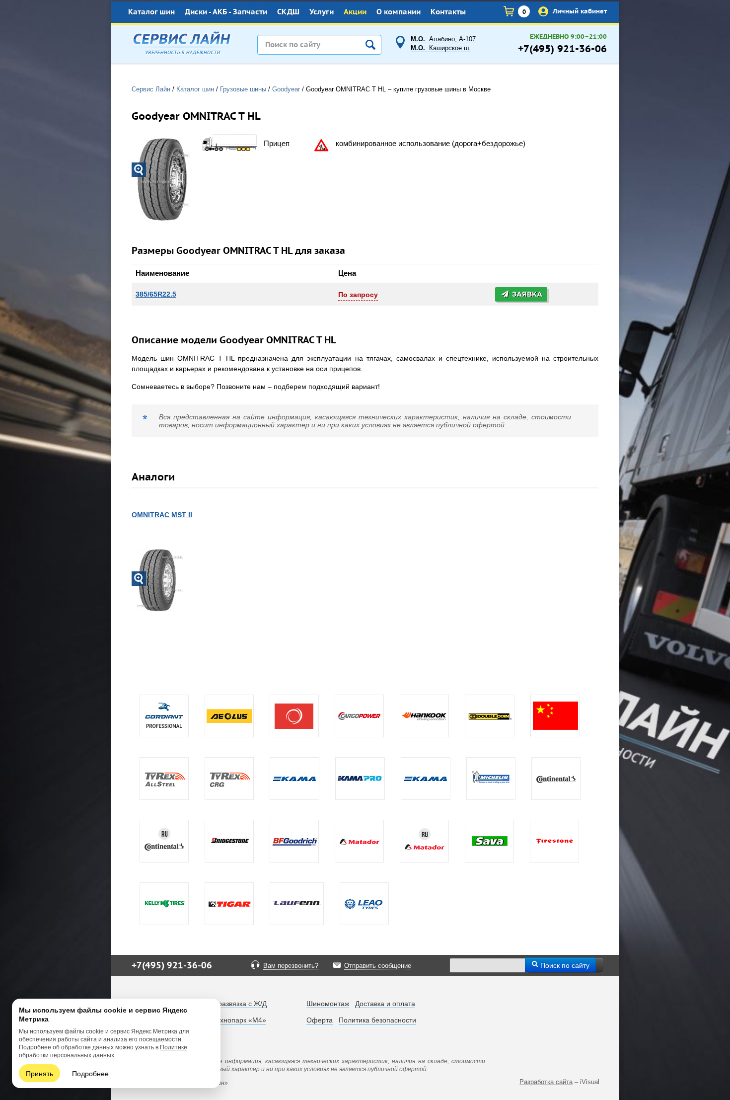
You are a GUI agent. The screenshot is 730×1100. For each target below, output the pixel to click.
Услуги (321, 12)
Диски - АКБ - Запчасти (226, 12)
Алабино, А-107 (443, 39)
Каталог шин (151, 12)
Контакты (448, 12)
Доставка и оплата (385, 1004)
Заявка (526, 295)
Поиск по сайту (563, 965)
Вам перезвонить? (290, 965)
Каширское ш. (441, 48)
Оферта (319, 1020)
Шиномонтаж (327, 1004)
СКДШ (288, 12)
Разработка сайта (546, 1082)
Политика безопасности (377, 1020)
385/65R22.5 (156, 294)
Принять (39, 1073)
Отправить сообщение (377, 965)
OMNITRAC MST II (162, 515)
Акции (355, 12)
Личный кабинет (579, 11)
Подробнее (90, 1073)
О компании (398, 12)
